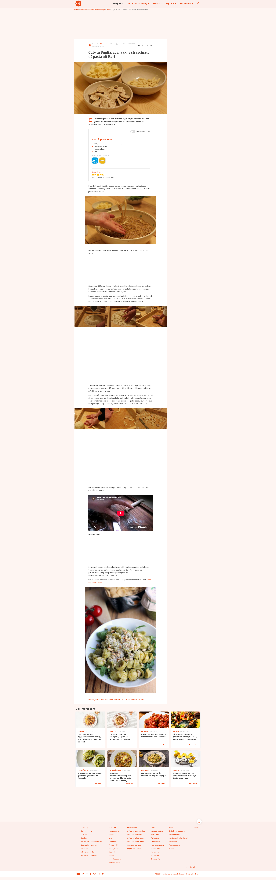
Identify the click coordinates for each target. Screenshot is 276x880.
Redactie (95, 44)
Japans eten (155, 852)
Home (76, 10)
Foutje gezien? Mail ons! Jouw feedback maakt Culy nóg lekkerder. (116, 699)
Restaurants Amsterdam (136, 831)
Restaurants (185, 3)
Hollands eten (156, 859)
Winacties (84, 848)
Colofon (84, 838)
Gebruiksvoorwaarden (89, 855)
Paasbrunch (173, 848)
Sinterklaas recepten (177, 831)
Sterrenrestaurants (134, 845)
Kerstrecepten (114, 831)
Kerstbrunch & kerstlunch (178, 838)
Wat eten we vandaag (137, 3)
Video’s (196, 827)
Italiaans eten (156, 841)
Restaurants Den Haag (135, 841)
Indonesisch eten (157, 845)
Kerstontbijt (173, 841)
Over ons (84, 834)
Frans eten (155, 855)
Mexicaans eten (157, 831)
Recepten (117, 3)
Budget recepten (115, 859)
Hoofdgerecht (114, 848)
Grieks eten (155, 834)
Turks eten (155, 838)
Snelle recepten (114, 862)
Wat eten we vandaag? (96, 10)
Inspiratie (170, 3)
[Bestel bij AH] (95, 160)
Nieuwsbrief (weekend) (89, 845)
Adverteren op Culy (88, 852)
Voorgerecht (113, 845)
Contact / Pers (86, 831)
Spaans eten (155, 848)
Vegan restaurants (134, 848)
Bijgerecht (112, 852)
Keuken (156, 3)
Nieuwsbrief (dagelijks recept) (92, 841)
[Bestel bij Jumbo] (102, 160)
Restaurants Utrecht (134, 834)
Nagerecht (113, 855)
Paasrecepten (174, 845)
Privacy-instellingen (191, 867)
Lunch (111, 838)
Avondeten (113, 841)
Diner (108, 10)
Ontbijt (111, 834)
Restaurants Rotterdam (135, 838)
